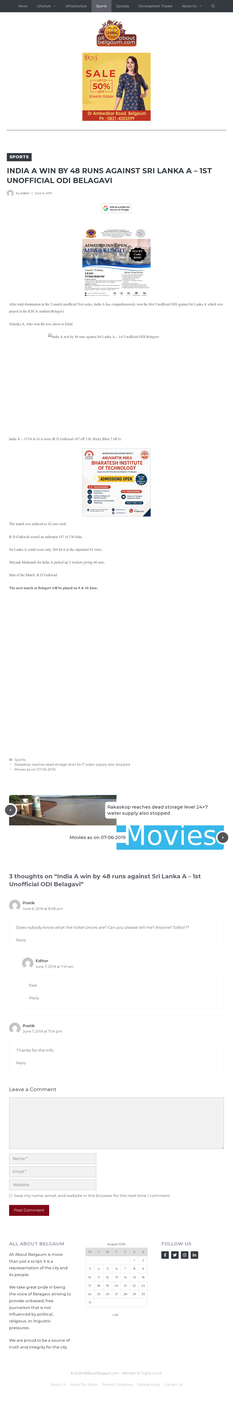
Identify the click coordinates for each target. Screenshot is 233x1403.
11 (99, 1277)
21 (125, 1285)
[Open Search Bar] (213, 6)
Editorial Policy (148, 1385)
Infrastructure (76, 6)
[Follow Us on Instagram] (184, 1255)
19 (107, 1285)
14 (125, 1277)
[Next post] (223, 837)
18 (98, 1285)
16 (143, 1277)
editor (25, 193)
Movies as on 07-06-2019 (35, 769)
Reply (21, 940)
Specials (122, 6)
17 (90, 1285)
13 (116, 1277)
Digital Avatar (151, 1373)
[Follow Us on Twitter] (175, 1255)
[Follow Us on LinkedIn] (194, 1255)
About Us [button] (189, 6)
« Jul (115, 1314)
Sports (101, 6)
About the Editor (83, 1385)
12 (107, 1277)
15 (134, 1277)
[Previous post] (10, 810)
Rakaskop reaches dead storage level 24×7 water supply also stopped (72, 764)
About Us (58, 1385)
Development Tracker (155, 6)
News (23, 6)
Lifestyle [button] (44, 6)
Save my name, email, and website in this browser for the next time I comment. (92, 1195)
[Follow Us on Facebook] (165, 1255)
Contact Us (173, 1385)
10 (89, 1277)
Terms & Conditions (117, 1385)
